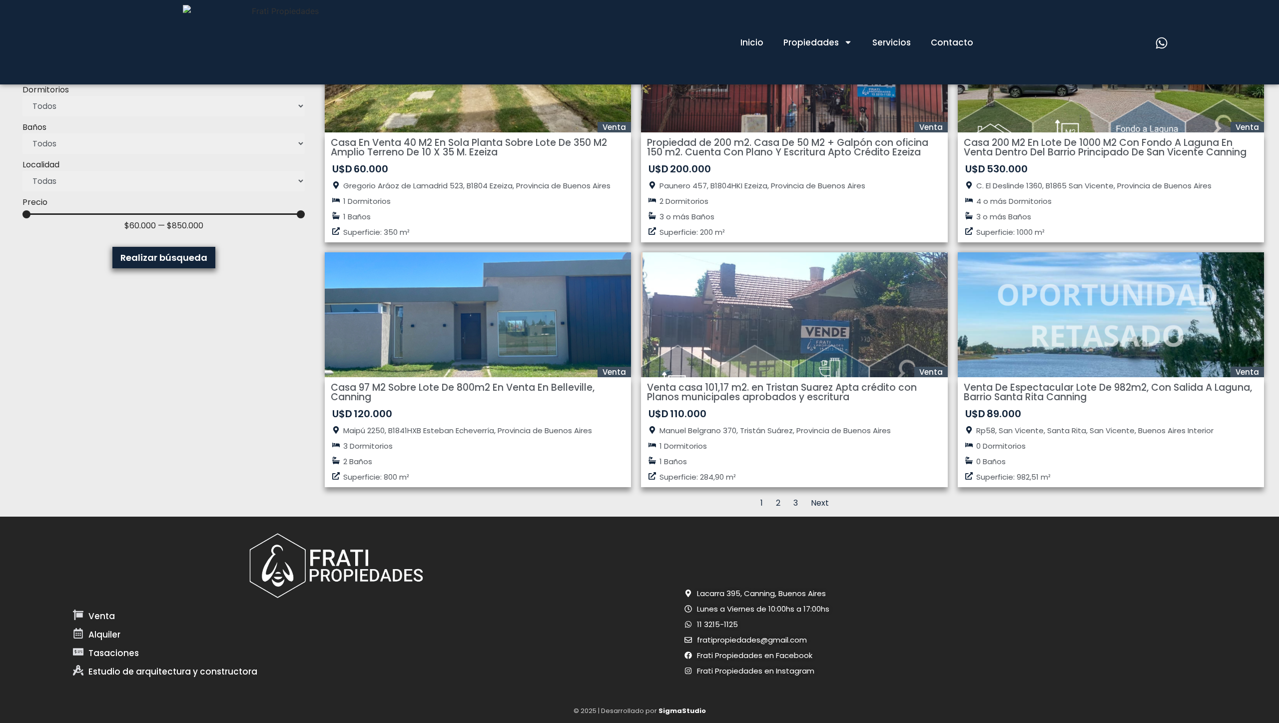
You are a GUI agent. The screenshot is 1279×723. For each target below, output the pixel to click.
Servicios (891, 42)
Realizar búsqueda (163, 257)
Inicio (751, 42)
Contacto (952, 42)
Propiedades (811, 42)
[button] (755, 593)
